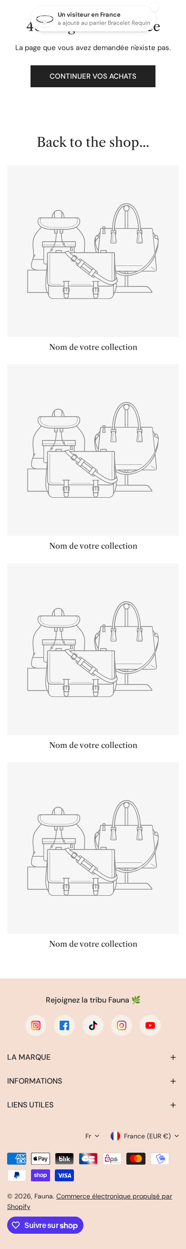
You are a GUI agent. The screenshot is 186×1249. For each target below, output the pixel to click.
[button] (93, 1057)
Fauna (43, 1196)
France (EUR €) (147, 1136)
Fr (88, 1136)
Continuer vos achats (93, 76)
